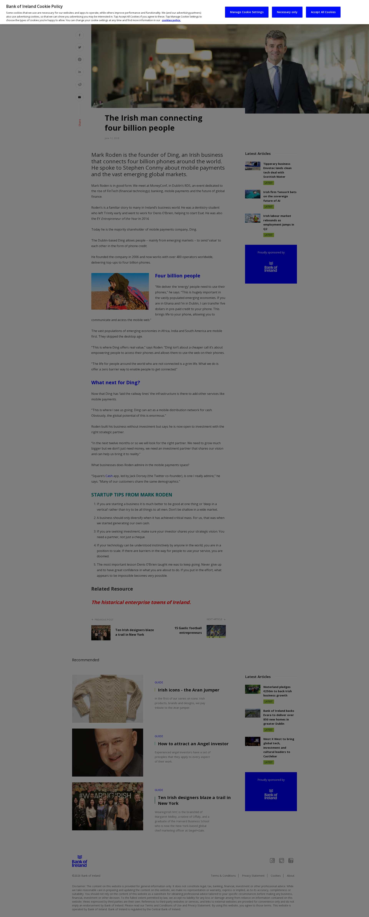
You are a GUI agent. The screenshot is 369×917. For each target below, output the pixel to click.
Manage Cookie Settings (246, 12)
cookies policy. (171, 20)
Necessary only (287, 12)
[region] (184, 12)
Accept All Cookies (323, 12)
